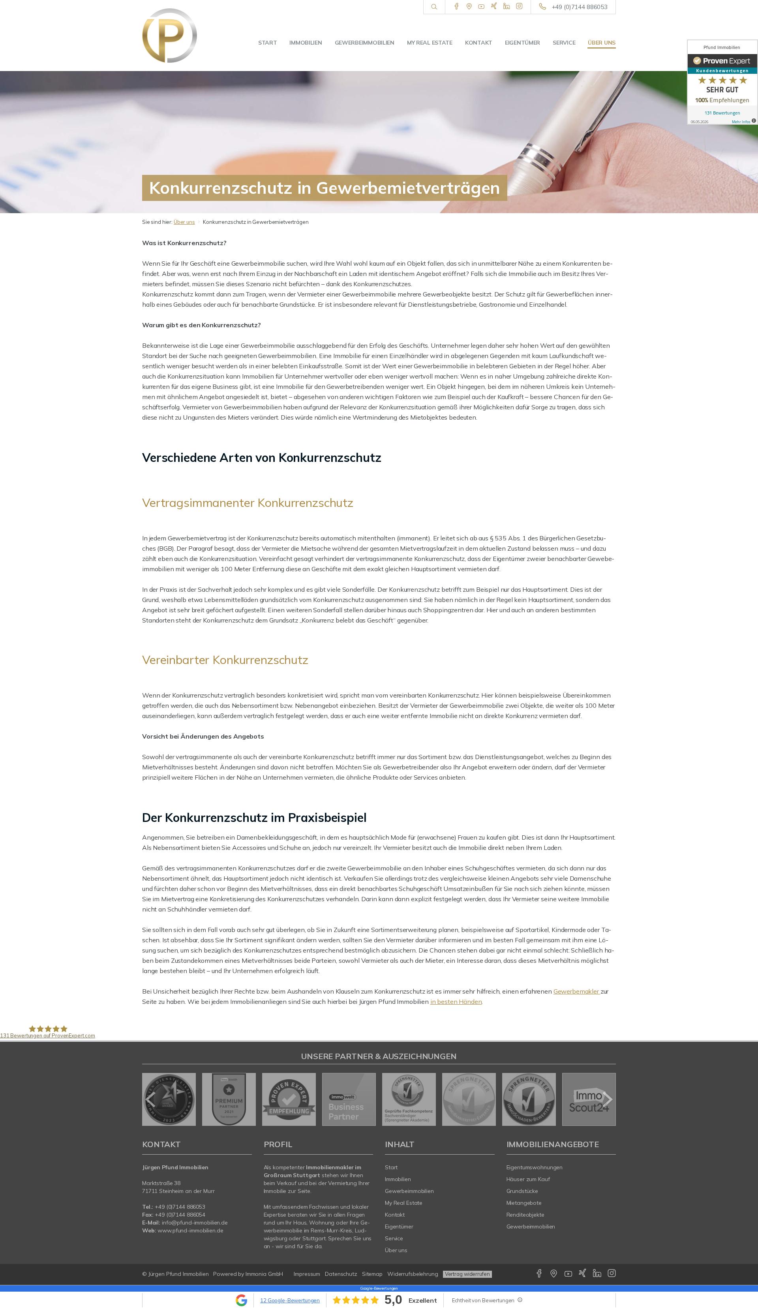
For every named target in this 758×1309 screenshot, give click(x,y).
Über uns (601, 42)
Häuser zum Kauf (528, 1179)
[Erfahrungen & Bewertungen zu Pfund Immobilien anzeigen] (722, 82)
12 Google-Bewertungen (290, 1300)
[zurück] (151, 1099)
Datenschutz (341, 1273)
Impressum (307, 1273)
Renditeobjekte (525, 1214)
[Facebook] (456, 6)
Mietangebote (524, 1202)
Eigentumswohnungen (535, 1167)
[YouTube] (481, 6)
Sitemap (372, 1273)
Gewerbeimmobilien (364, 42)
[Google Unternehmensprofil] (469, 6)
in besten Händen (456, 1001)
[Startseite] (176, 35)
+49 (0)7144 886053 (580, 7)
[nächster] (607, 1099)
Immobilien (305, 42)
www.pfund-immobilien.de (190, 1230)
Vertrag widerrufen (467, 1274)
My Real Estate (429, 42)
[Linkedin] (506, 6)
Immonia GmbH (264, 1273)
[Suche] (434, 7)
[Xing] (494, 6)
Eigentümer (522, 42)
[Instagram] (519, 6)
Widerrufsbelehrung (412, 1273)
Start (267, 42)
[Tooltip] (519, 1299)
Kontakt (478, 42)
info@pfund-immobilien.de (195, 1222)
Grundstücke (522, 1191)
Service (564, 42)
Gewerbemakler (576, 991)
